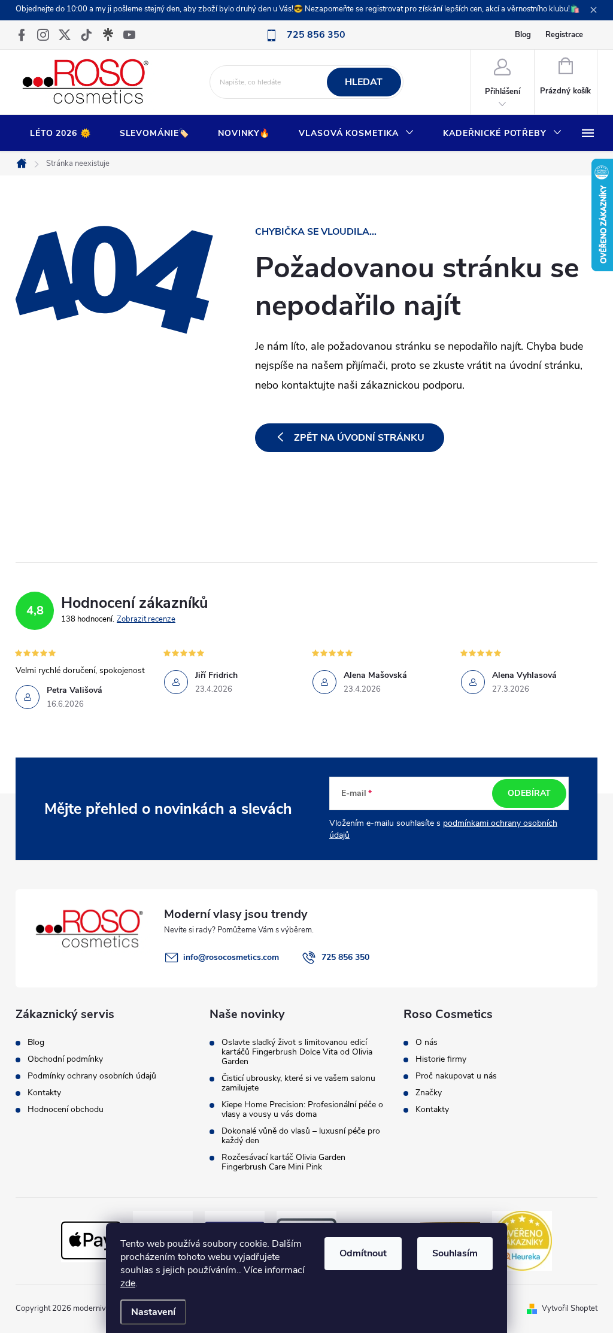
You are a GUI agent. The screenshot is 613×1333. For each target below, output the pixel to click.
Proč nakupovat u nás (456, 1076)
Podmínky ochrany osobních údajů (92, 1076)
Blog (523, 34)
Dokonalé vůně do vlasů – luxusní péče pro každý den (300, 1136)
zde (127, 1283)
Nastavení (153, 1312)
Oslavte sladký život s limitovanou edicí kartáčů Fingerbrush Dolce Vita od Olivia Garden (296, 1052)
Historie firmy (440, 1059)
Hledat (364, 82)
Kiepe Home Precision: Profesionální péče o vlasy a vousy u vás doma (302, 1109)
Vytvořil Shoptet (569, 1308)
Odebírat (529, 793)
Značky (428, 1093)
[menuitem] (60, 133)
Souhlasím (455, 1253)
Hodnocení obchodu (66, 1109)
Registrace (564, 34)
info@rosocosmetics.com (231, 957)
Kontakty (44, 1093)
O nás (426, 1042)
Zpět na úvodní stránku (359, 437)
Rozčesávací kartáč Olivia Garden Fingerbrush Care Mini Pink (283, 1162)
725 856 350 (345, 957)
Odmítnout (363, 1253)
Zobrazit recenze (146, 619)
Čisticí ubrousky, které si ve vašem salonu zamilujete (298, 1083)
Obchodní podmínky (65, 1059)
